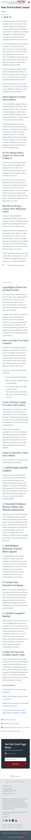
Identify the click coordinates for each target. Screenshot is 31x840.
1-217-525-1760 (10, 793)
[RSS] (3, 820)
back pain (12, 134)
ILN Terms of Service (7, 827)
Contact (4, 825)
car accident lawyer (22, 86)
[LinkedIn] (10, 820)
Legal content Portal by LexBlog (14, 837)
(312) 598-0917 (14, 675)
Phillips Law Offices (19, 713)
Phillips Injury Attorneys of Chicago (20, 727)
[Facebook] (7, 820)
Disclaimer (10, 825)
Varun (5, 11)
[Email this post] (2, 17)
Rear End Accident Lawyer (16, 710)
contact (11, 662)
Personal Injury (12, 720)
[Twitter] (13, 820)
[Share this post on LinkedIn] (10, 17)
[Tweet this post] (5, 17)
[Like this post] (7, 17)
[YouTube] (16, 820)
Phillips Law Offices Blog (12, 723)
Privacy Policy (18, 825)
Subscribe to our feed (11, 753)
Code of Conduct (18, 827)
